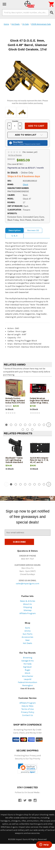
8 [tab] (39, 425)
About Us (27, 604)
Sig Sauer (27, 667)
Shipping (27, 607)
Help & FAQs (27, 706)
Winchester (27, 676)
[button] (27, 768)
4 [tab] (20, 425)
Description (15, 230)
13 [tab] (32, 429)
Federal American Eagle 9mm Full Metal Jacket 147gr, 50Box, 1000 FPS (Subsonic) (39, 401)
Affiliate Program (28, 613)
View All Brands (27, 688)
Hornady (27, 664)
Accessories (27, 637)
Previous (6, 425)
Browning (27, 657)
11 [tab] (23, 429)
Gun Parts (27, 634)
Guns (27, 628)
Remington (27, 685)
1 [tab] (11, 484)
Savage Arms (27, 660)
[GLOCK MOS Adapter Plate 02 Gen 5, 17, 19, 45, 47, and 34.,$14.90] (40, 448)
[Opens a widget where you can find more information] (44, 845)
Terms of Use (27, 709)
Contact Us (27, 715)
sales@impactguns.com (27, 583)
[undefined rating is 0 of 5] (14, 152)
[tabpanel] (15, 399)
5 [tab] (25, 425)
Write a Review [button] (15, 155)
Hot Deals (27, 643)
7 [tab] (34, 425)
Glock (27, 673)
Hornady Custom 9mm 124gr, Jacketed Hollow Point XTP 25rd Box (15, 401)
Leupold (27, 679)
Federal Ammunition (27, 682)
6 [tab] (30, 425)
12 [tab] (27, 429)
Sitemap (28, 610)
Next (48, 425)
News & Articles (27, 601)
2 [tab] (11, 425)
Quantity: (15, 121)
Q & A (14, 235)
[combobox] (25, 12)
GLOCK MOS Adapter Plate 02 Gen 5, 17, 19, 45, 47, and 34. (39, 460)
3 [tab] (16, 425)
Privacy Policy (27, 712)
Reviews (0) (33, 230)
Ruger (27, 670)
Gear (27, 640)
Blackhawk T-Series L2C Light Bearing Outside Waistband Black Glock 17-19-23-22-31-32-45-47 (15, 462)
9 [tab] (44, 425)
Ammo (27, 631)
